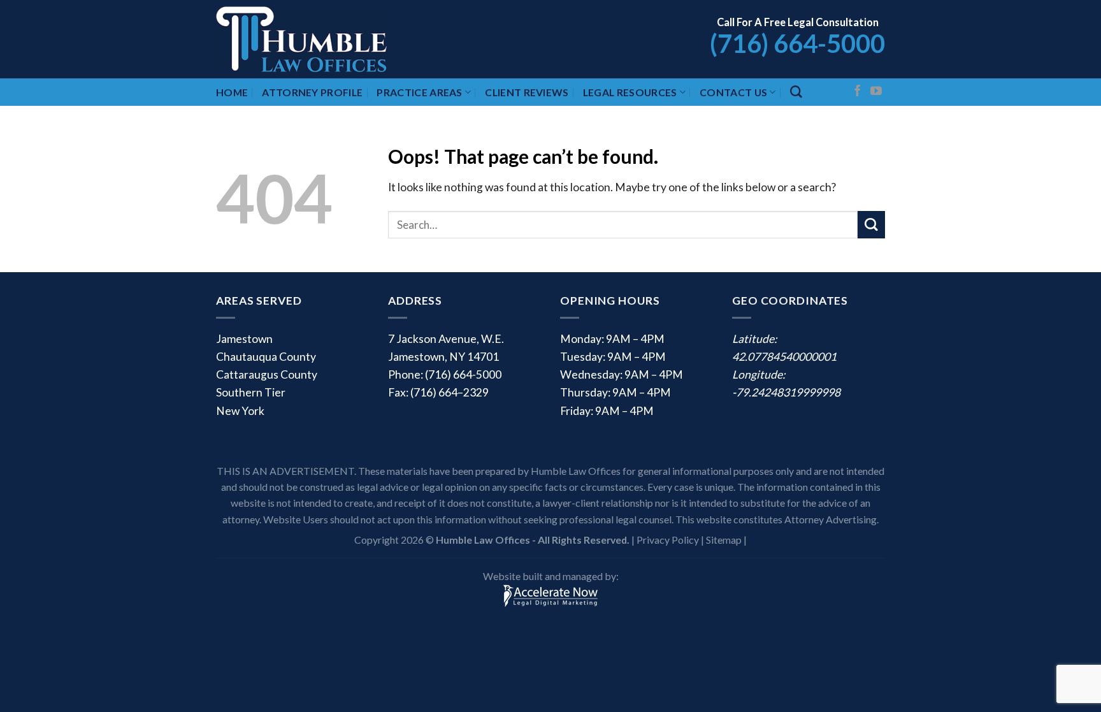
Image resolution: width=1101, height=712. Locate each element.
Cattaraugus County (266, 374)
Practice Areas (419, 92)
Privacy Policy (668, 540)
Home (232, 92)
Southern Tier (250, 392)
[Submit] (871, 224)
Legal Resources (630, 92)
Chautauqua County (266, 356)
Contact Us (733, 92)
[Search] (796, 92)
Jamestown (244, 338)
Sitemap (724, 540)
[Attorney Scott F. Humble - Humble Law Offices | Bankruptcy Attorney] (318, 39)
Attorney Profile (312, 92)
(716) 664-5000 (797, 43)
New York (240, 411)
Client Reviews (526, 92)
